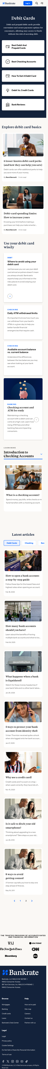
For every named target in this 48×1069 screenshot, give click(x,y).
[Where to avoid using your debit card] (23, 281)
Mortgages (6, 1005)
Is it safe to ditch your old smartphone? (20, 825)
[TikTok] (26, 1061)
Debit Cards (12, 543)
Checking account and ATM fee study (20, 409)
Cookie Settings (8, 1045)
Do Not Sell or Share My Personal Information (18, 1050)
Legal (4, 1036)
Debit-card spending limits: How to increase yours (20, 215)
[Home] (10, 3)
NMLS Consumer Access (11, 982)
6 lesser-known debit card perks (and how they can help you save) (23, 163)
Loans (4, 1018)
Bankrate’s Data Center (10, 1023)
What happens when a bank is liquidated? (22, 678)
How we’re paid (30, 1005)
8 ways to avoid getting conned (15, 876)
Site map (28, 1009)
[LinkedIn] (17, 1061)
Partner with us (30, 1023)
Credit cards (6, 1014)
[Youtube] (22, 1061)
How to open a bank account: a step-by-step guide (22, 577)
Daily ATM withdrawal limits (22, 313)
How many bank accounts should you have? (21, 628)
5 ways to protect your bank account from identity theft (22, 729)
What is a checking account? (22, 495)
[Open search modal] (36, 3)
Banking (5, 1009)
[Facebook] (3, 1061)
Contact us (29, 1018)
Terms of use (7, 1054)
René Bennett (11, 177)
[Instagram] (12, 1061)
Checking (29, 543)
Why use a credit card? (19, 777)
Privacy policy (7, 1041)
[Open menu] (41, 3)
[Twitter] (8, 1061)
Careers (27, 1014)
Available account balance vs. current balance (21, 351)
